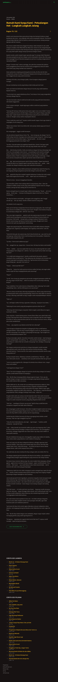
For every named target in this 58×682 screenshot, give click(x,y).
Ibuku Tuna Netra (13, 576)
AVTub (4, 671)
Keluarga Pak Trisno (14, 612)
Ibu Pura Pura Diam (14, 608)
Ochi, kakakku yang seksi (15, 604)
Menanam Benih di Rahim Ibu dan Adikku (20, 651)
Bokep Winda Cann (7, 667)
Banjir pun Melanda (14, 633)
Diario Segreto (13, 565)
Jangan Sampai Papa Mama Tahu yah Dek (20, 622)
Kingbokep (5, 665)
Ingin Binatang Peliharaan (16, 615)
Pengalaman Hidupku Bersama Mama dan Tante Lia (23, 630)
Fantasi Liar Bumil (13, 573)
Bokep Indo (5, 669)
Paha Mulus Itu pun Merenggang (17, 591)
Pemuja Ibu (12, 626)
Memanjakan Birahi (14, 583)
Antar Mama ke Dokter (15, 619)
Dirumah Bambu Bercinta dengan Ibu (19, 658)
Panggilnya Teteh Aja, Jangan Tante (19, 648)
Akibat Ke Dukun (13, 601)
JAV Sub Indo (6, 673)
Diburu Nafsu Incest (14, 569)
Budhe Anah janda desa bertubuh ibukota (20, 640)
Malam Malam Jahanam (15, 580)
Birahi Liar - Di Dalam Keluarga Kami (18, 562)
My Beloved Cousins (14, 587)
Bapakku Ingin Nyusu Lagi (16, 637)
